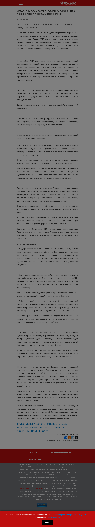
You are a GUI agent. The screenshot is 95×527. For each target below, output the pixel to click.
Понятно (47, 522)
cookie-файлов (54, 517)
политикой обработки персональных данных (68, 515)
